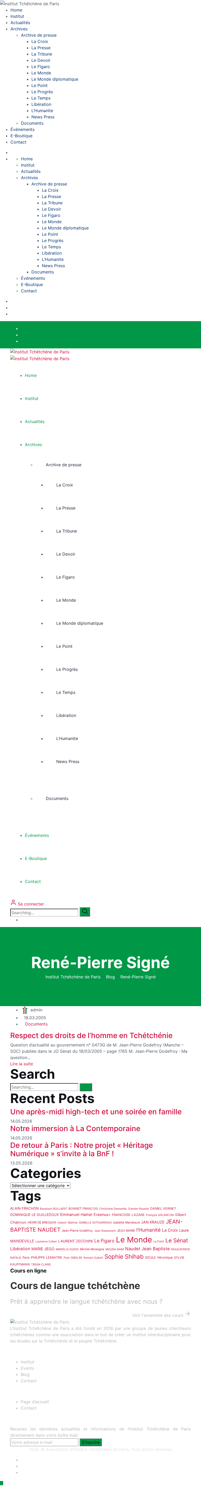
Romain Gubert (93, 1257)
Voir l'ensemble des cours (158, 1315)
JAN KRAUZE (153, 1222)
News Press (42, 116)
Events (27, 1368)
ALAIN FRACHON (24, 1208)
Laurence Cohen (46, 1241)
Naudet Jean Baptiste (147, 1248)
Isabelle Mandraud (126, 1222)
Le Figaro (40, 66)
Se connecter (30, 904)
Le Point (39, 85)
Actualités (20, 22)
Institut (17, 16)
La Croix (39, 41)
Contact (18, 142)
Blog (25, 1374)
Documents (32, 123)
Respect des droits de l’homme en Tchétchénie (91, 1035)
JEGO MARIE (126, 1230)
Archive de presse (39, 35)
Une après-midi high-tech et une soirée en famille (96, 1111)
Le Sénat (176, 1240)
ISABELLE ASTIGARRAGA (95, 1222)
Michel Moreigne (92, 1249)
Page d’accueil (35, 1401)
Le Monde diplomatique (54, 79)
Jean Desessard (105, 1230)
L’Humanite (42, 110)
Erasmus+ (102, 1214)
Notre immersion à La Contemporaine (75, 1128)
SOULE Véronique (159, 1257)
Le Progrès (42, 91)
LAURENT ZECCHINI (75, 1241)
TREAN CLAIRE (41, 1264)
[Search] (85, 912)
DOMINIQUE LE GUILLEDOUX (34, 1215)
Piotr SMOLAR (73, 1257)
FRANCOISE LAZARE (128, 1215)
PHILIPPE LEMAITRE (46, 1257)
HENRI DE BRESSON (41, 1222)
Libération (41, 104)
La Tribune (41, 54)
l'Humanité (148, 1230)
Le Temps (41, 98)
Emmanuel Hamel (76, 1214)
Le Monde (41, 72)
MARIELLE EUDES (67, 1249)
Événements (22, 129)
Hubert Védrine (67, 1222)
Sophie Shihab (124, 1256)
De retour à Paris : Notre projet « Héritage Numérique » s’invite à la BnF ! (81, 1149)
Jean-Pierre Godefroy (77, 1230)
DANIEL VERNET (163, 1208)
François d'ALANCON (160, 1215)
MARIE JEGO (42, 1249)
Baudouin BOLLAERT (53, 1208)
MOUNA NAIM (114, 1249)
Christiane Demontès (113, 1208)
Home (16, 10)
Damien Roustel (138, 1208)
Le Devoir (41, 60)
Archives (18, 28)
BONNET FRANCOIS (83, 1208)
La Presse (41, 47)
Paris (26, 1257)
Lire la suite (21, 1063)
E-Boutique (21, 135)
